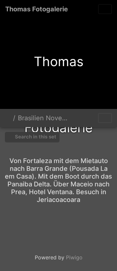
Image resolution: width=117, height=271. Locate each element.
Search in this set (35, 137)
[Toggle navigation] (105, 9)
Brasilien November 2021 (45, 118)
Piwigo (74, 257)
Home (7, 118)
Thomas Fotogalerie (36, 9)
